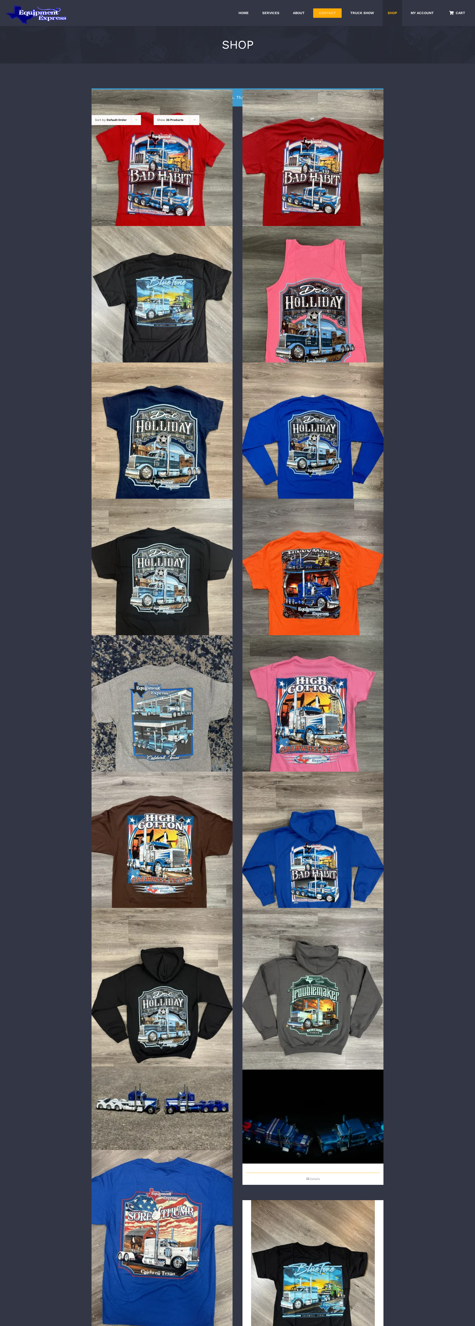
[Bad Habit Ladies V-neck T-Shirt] (162, 183)
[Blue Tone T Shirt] (162, 319)
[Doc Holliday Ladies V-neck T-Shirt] (162, 456)
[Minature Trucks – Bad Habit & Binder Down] (312, 1116)
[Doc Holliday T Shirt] (162, 592)
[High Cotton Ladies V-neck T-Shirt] (312, 729)
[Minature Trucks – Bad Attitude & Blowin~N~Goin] (162, 1119)
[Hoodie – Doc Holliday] (162, 1001)
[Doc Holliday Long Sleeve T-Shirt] (312, 456)
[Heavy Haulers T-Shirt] (162, 729)
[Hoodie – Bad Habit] (312, 865)
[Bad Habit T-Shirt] (312, 183)
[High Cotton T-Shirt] (162, 865)
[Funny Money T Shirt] (312, 592)
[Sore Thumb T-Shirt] (162, 1243)
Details (315, 1179)
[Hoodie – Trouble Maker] (312, 1001)
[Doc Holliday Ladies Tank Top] (312, 319)
